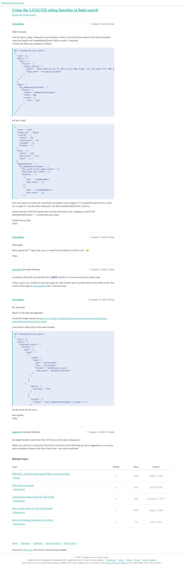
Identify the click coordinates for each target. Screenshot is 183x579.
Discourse (28, 550)
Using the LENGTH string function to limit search (55, 10)
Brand (137, 560)
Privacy (129, 560)
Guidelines (38, 543)
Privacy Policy (70, 543)
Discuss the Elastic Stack (12, 3)
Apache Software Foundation (117, 563)
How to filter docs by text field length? (32, 508)
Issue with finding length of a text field (32, 520)
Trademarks (111, 560)
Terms (121, 560)
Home (15, 543)
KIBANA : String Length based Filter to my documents (41, 473)
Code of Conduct (149, 560)
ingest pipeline (39, 286)
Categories (25, 543)
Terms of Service (53, 543)
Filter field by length (23, 485)
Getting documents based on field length (33, 496)
